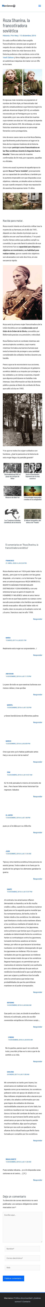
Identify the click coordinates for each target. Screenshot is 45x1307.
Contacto (26, 1301)
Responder (37, 619)
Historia (6, 36)
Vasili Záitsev (8, 57)
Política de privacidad (23, 1298)
